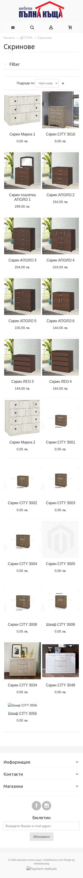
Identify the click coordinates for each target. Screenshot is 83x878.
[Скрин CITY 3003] (60, 478)
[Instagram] (46, 805)
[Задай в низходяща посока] (62, 83)
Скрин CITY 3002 (22, 503)
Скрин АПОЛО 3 (22, 260)
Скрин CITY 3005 (60, 564)
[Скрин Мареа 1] (22, 109)
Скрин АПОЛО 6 (60, 321)
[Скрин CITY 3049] (60, 660)
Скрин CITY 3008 (22, 624)
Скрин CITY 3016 (60, 134)
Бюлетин (41, 818)
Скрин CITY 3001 (60, 442)
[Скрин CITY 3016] (60, 109)
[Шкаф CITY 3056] (22, 705)
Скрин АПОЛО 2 (60, 195)
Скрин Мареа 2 (22, 442)
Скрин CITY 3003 (60, 503)
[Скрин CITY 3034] (22, 660)
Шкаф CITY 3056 (22, 713)
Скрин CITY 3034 (22, 685)
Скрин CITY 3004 (22, 564)
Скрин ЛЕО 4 (60, 381)
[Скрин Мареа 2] (22, 418)
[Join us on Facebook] (37, 805)
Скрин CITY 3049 (60, 685)
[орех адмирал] (60, 418)
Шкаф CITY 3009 (60, 624)
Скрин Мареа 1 (22, 134)
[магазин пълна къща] (41, 10)
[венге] (22, 170)
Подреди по (26, 83)
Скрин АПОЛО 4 (60, 260)
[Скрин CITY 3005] (60, 539)
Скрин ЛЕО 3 (22, 381)
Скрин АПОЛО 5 (22, 321)
